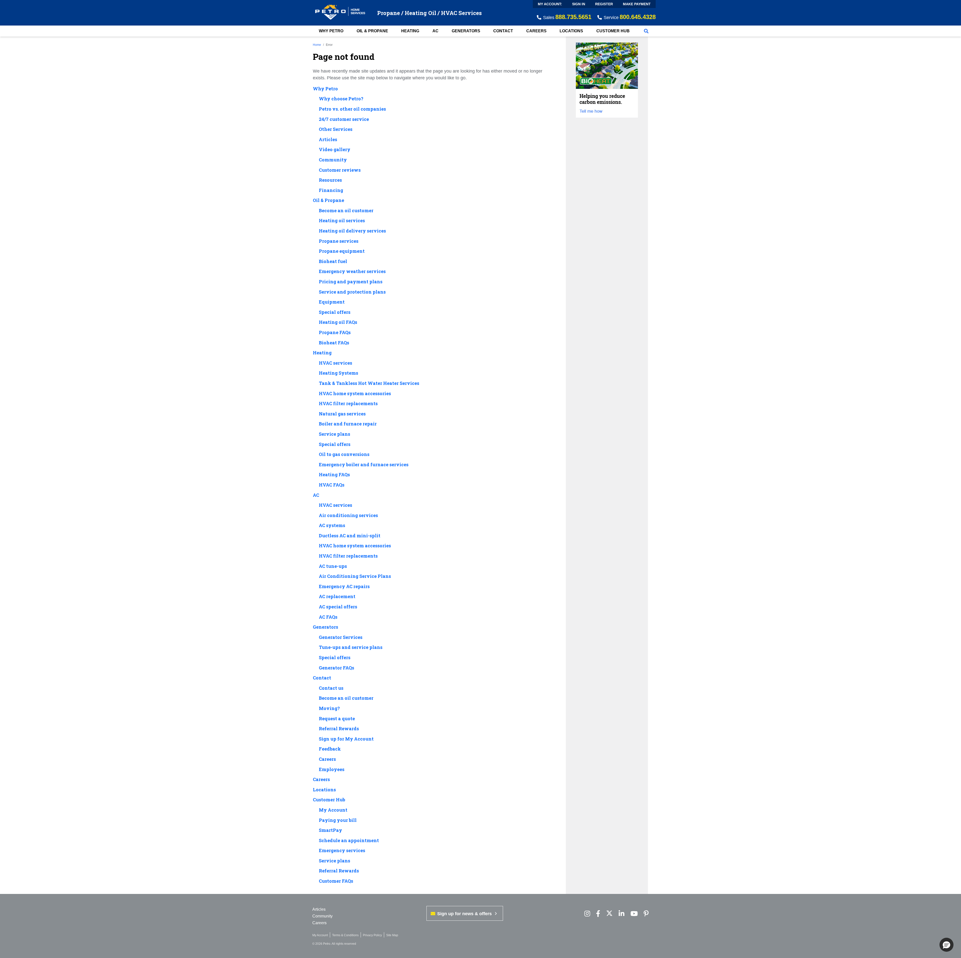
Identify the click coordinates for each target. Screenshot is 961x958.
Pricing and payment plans (350, 282)
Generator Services (340, 637)
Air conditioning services (348, 515)
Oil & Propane (372, 31)
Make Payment (637, 4)
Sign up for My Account (346, 739)
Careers (536, 31)
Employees (331, 769)
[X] (609, 914)
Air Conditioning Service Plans (355, 576)
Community (333, 160)
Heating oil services (342, 220)
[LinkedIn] (621, 914)
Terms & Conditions (345, 935)
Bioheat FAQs (334, 343)
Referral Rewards (339, 729)
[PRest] (587, 914)
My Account (333, 810)
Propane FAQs (335, 332)
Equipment (332, 302)
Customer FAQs (336, 881)
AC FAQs (328, 617)
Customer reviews (340, 170)
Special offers (334, 312)
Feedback (330, 749)
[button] (946, 945)
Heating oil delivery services (352, 231)
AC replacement (337, 596)
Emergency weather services (352, 271)
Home (317, 45)
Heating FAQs (334, 474)
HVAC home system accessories (355, 393)
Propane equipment (342, 251)
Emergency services (342, 850)
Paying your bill (338, 820)
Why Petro (331, 31)
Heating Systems (338, 373)
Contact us (331, 688)
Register (604, 4)
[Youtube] (634, 914)
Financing (331, 190)
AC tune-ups (333, 566)
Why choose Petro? (341, 99)
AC (435, 31)
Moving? (329, 708)
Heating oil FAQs (338, 322)
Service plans (334, 434)
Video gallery (334, 149)
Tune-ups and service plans (350, 647)
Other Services (335, 129)
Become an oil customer (346, 210)
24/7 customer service (344, 119)
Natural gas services (342, 414)
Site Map (392, 935)
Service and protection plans (352, 292)
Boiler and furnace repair (348, 424)
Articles (328, 139)
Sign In (578, 4)
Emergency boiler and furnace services (363, 464)
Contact (503, 31)
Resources (330, 180)
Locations (571, 31)
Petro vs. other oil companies (352, 109)
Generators (466, 31)
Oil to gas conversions (344, 454)
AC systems (332, 525)
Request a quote (337, 719)
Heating (410, 31)
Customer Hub (613, 31)
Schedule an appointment (349, 840)
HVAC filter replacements (348, 403)
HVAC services (335, 363)
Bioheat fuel (333, 261)
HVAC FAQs (331, 485)
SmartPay (330, 830)
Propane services (338, 241)
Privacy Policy (372, 935)
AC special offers (338, 607)
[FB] (598, 914)
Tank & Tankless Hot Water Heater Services (369, 383)
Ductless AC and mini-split (349, 536)
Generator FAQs (336, 668)
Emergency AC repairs (344, 586)
